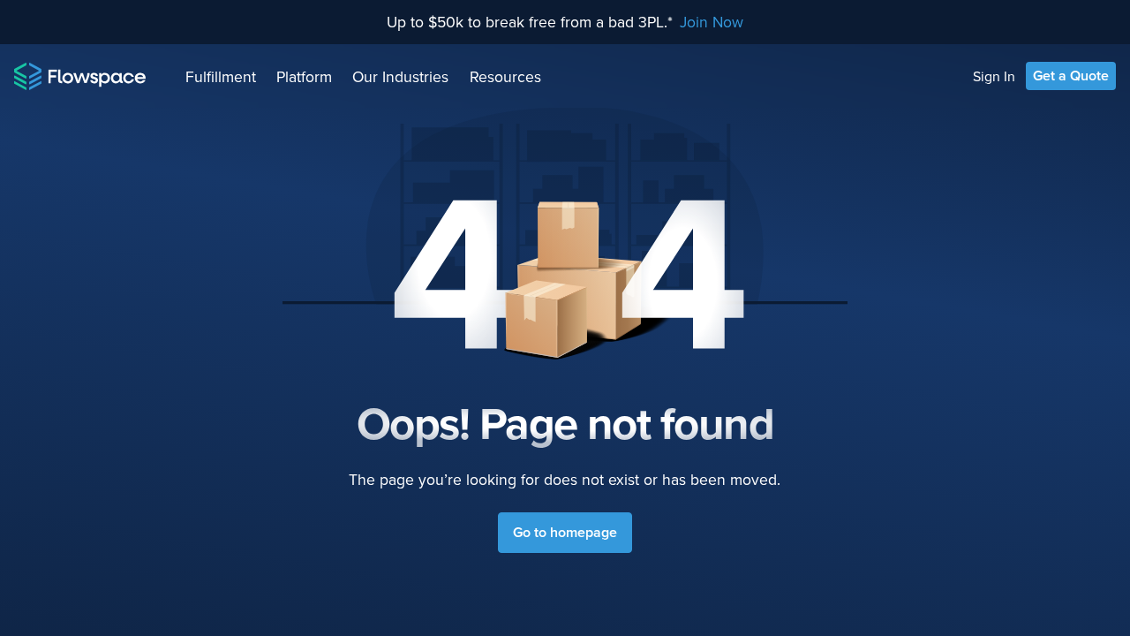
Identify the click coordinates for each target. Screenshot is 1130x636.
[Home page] (80, 76)
